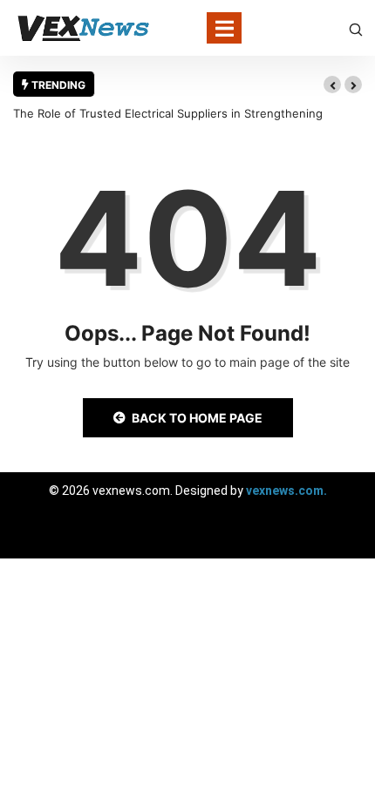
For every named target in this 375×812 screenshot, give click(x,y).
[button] (332, 84)
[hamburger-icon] (346, 537)
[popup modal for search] (356, 28)
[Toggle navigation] (224, 28)
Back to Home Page (197, 417)
